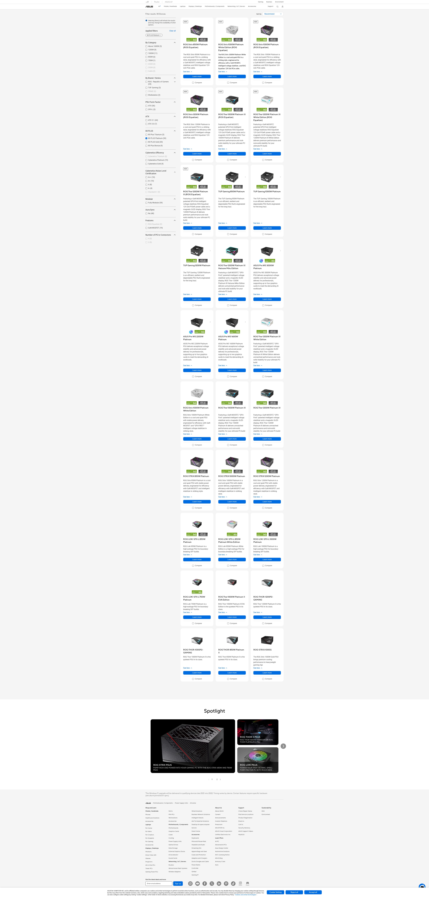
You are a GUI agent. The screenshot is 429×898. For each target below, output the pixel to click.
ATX (147, 105)
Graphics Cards (174, 831)
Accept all (313, 892)
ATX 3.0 (148, 123)
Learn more (196, 76)
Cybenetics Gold (151, 163)
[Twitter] (212, 883)
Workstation (150, 94)
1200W (148, 49)
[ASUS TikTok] (233, 883)
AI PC (217, 841)
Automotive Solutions (222, 851)
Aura (216, 865)
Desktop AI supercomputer (201, 824)
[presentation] (146, 20)
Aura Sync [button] (150, 210)
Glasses (147, 858)
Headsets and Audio (198, 845)
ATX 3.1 (148, 120)
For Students (149, 838)
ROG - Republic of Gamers (155, 81)
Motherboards (173, 828)
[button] (260, 2)
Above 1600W (150, 46)
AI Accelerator (173, 855)
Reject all (294, 892)
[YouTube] (197, 883)
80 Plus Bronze (151, 145)
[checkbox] (197, 83)
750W (147, 60)
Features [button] (149, 220)
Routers (171, 865)
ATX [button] (147, 116)
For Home (148, 828)
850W (147, 56)
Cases (171, 835)
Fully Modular (150, 202)
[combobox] (273, 14)
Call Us (240, 824)
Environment (279, 2)
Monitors (148, 852)
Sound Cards (173, 858)
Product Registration (245, 818)
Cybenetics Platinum (153, 159)
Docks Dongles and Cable (200, 861)
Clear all (172, 31)
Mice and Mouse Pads (199, 841)
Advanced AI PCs (221, 845)
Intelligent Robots (197, 818)
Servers (194, 828)
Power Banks (196, 865)
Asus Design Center (221, 848)
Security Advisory (244, 828)
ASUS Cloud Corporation (223, 831)
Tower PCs (148, 868)
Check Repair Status (245, 811)
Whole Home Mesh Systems (178, 868)
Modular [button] (149, 199)
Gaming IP (195, 875)
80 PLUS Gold (150, 141)
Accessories (149, 821)
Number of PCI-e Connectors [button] (158, 235)
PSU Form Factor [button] (153, 102)
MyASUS (241, 834)
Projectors (148, 862)
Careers (217, 814)
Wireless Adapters (175, 872)
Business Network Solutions (201, 814)
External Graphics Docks (177, 851)
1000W (148, 53)
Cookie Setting (275, 892)
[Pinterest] (226, 883)
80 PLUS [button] (149, 131)
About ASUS (219, 811)
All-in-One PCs (150, 865)
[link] (149, 6)
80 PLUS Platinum (152, 138)
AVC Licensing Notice (222, 855)
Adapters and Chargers (199, 858)
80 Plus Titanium (152, 134)
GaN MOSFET (150, 227)
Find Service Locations (245, 814)
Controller (195, 868)
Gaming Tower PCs (151, 872)
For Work (148, 831)
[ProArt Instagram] (240, 883)
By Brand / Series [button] (153, 78)
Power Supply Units (175, 841)
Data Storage (173, 848)
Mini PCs (171, 814)
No (146, 213)
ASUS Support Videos (245, 831)
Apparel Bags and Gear (199, 851)
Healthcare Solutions (152, 818)
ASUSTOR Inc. (220, 828)
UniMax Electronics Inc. (223, 834)
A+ (146, 180)
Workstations (173, 818)
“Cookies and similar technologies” (246, 895)
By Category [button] (150, 42)
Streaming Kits (196, 848)
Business (269, 2)
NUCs (171, 811)
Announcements (220, 818)
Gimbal (194, 872)
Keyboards (195, 838)
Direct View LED (150, 855)
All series (193, 803)
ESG (263, 811)
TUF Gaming (150, 87)
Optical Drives (173, 845)
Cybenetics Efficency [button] (154, 153)
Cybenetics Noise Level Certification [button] (155, 172)
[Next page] (220, 779)
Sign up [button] (178, 883)
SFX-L (147, 109)
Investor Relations (221, 821)
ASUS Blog (219, 858)
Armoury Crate (220, 861)
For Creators (149, 835)
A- (146, 188)
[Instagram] (190, 883)
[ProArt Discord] (247, 883)
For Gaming (149, 841)
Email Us (241, 821)
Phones (147, 814)
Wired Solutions (197, 811)
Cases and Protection (199, 855)
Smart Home (196, 831)
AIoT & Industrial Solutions (200, 821)
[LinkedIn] (219, 883)
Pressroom (218, 824)
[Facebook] (204, 883)
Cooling (171, 838)
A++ (147, 177)
